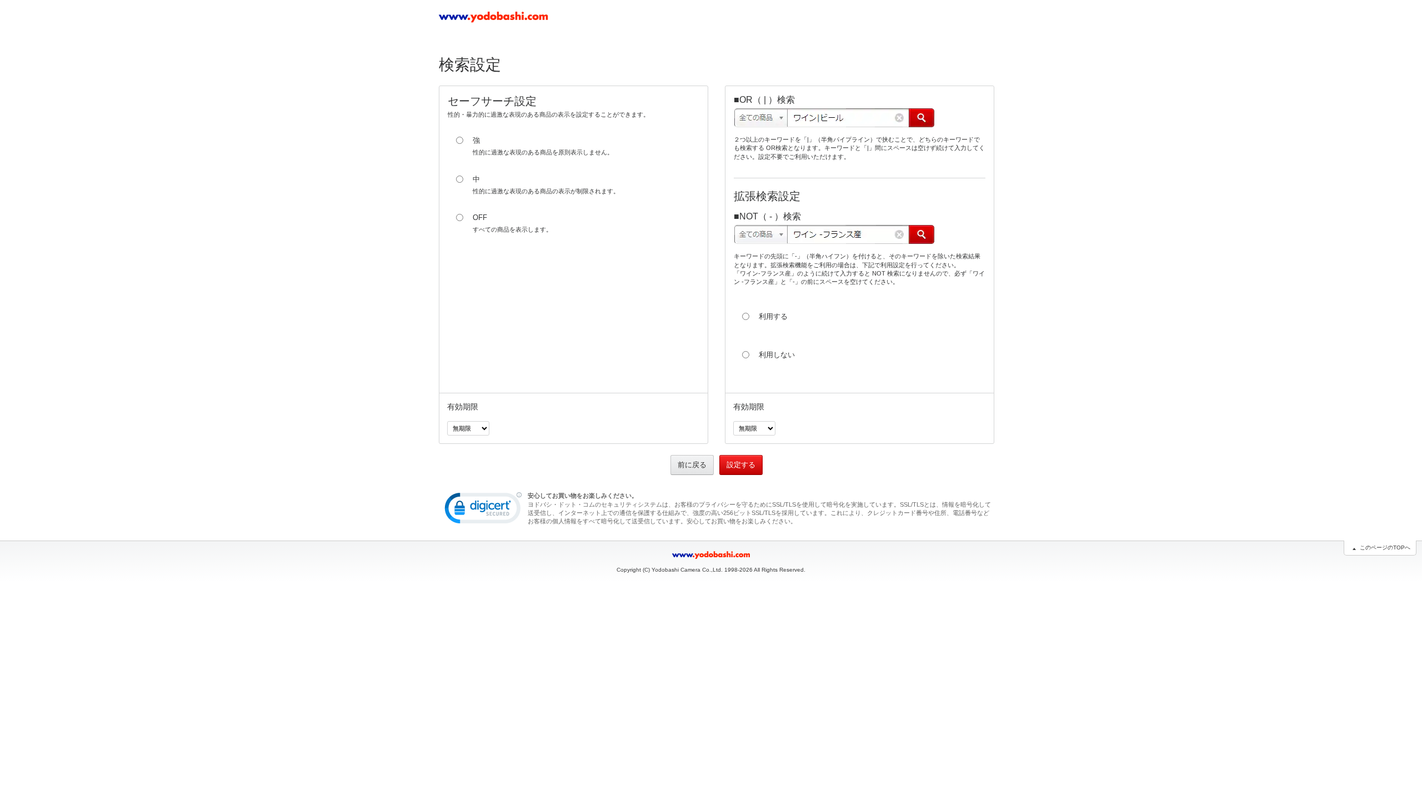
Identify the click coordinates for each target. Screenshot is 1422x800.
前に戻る (692, 465)
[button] (483, 510)
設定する (741, 465)
